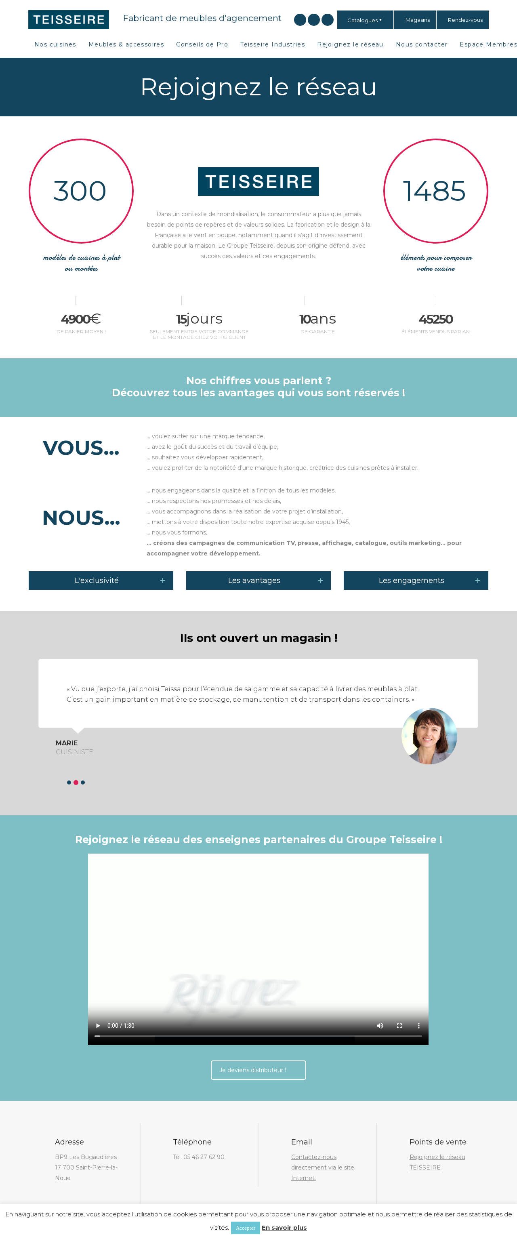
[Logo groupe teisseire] (68, 19)
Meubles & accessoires (126, 44)
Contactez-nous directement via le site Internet (322, 1167)
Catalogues (362, 20)
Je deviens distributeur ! (252, 1070)
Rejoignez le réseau (350, 44)
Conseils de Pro (202, 44)
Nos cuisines (55, 44)
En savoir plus (284, 1227)
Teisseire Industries (272, 44)
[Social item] (300, 20)
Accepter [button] (245, 1228)
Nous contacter (422, 44)
